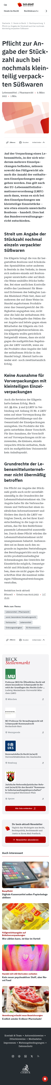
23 (10, 407)
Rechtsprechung (36, 23)
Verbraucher (11, 622)
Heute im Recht (19, 23)
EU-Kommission (32, 627)
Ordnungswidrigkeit (14, 627)
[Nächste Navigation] (46, 11)
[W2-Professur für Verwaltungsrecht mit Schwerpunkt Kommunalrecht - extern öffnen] (43, 732)
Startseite (6, 23)
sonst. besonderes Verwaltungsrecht (21, 617)
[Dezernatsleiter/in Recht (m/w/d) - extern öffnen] (43, 763)
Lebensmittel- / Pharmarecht (17, 612)
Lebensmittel (25, 622)
